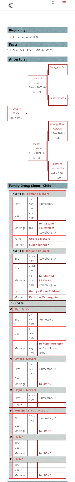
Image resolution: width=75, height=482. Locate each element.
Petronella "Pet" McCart (31, 410)
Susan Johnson (39, 245)
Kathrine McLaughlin (43, 297)
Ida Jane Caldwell (38, 251)
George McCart (39, 238)
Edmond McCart (38, 194)
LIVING (18, 437)
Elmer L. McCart (25, 359)
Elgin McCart (23, 309)
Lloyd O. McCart (25, 390)
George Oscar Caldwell (44, 291)
